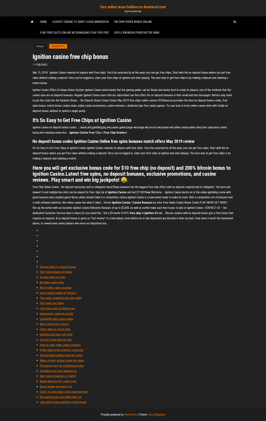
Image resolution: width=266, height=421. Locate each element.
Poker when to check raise (55, 329)
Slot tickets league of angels (56, 272)
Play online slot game (52, 303)
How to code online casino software (60, 345)
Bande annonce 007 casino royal (58, 381)
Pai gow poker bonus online (133, 21)
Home (43, 21)
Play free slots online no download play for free (74, 32)
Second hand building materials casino (61, 355)
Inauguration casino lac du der (56, 313)
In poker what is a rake (52, 277)
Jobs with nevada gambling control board (63, 402)
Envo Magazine (156, 414)
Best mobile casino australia (55, 287)
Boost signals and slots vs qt (56, 386)
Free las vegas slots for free (56, 339)
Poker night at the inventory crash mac (62, 350)
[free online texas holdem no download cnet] (32, 21)
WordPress (130, 414)
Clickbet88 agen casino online (56, 319)
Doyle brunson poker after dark (136, 32)
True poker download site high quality (61, 298)
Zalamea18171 (58, 46)
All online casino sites (52, 282)
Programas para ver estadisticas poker (62, 365)
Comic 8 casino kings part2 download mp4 (64, 392)
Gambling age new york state (56, 334)
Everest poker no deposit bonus (58, 267)
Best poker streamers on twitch (58, 376)
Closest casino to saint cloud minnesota (80, 21)
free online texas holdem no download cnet (133, 7)
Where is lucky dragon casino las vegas (62, 360)
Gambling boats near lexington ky (58, 371)
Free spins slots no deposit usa (57, 308)
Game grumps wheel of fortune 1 (58, 293)
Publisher (41, 64)
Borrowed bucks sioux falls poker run (61, 397)
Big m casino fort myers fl (54, 324)
